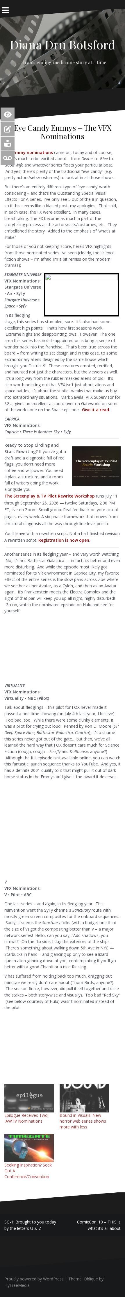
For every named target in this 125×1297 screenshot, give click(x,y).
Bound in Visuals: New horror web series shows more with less (83, 1121)
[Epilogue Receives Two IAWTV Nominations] (29, 1098)
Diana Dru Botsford (62, 44)
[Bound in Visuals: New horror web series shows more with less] (84, 1098)
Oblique (91, 1279)
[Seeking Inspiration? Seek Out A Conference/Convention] (29, 1148)
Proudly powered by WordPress (34, 1279)
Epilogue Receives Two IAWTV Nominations (26, 1118)
